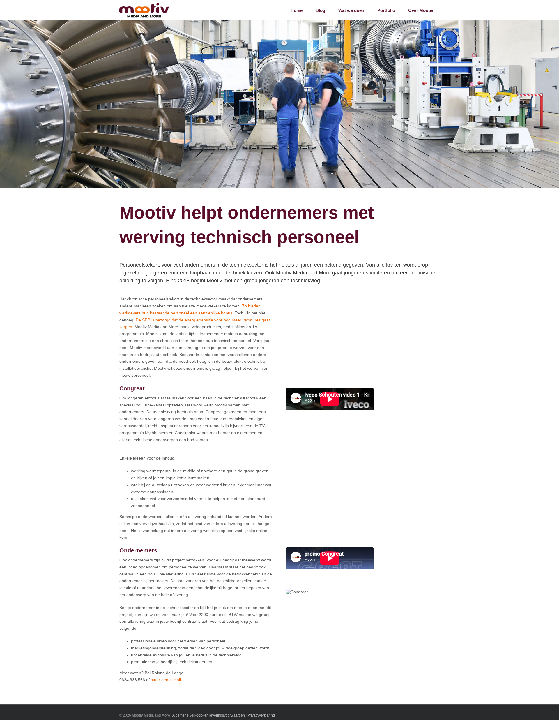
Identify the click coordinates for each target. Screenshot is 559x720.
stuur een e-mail (166, 679)
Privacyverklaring (261, 715)
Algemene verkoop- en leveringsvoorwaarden (208, 715)
